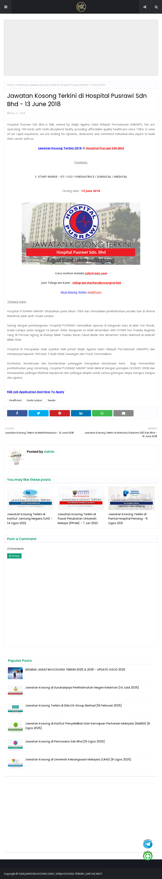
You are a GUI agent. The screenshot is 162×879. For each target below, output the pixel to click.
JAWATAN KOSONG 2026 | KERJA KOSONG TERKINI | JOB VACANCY (63, 873)
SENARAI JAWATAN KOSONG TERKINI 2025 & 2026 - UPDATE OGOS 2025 (75, 669)
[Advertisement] (81, 47)
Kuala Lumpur (34, 400)
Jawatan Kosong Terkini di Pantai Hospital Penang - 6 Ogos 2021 (128, 518)
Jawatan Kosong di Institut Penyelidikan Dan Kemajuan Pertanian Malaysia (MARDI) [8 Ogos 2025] (87, 725)
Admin (48, 451)
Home (10, 85)
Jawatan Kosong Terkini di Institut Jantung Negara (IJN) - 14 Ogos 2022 (29, 518)
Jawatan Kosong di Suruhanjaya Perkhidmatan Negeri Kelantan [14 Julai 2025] (82, 687)
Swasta (51, 400)
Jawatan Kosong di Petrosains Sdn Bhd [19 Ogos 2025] (65, 741)
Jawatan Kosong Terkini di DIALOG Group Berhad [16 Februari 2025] (73, 705)
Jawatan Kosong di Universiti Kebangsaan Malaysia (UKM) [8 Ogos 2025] (78, 759)
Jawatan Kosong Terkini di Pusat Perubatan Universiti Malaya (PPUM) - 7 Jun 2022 (78, 518)
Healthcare (22, 85)
